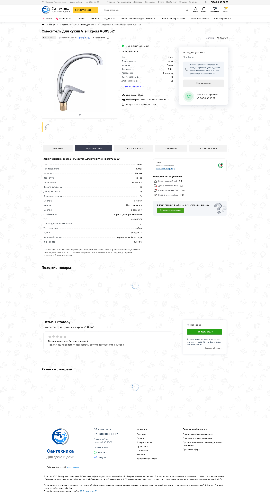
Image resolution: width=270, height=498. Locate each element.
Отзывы (183, 2)
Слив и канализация (199, 18)
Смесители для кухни (85, 24)
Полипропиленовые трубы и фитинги (137, 18)
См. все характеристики (133, 86)
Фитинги (95, 18)
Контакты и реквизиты (147, 458)
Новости (141, 454)
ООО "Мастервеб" (88, 491)
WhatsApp (102, 452)
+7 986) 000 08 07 (206, 98)
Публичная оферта (192, 449)
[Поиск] (187, 10)
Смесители (65, 24)
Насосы (82, 18)
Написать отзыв (205, 331)
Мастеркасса (73, 467)
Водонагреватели (222, 18)
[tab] (80, 115)
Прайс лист (171, 2)
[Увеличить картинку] (80, 81)
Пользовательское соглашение (197, 438)
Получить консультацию (170, 210)
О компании (142, 450)
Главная (111, 2)
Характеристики (94, 148)
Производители (124, 2)
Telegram (102, 457)
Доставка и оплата (134, 148)
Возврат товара (144, 442)
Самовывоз (150, 2)
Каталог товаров (83, 10)
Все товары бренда (165, 168)
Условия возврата (208, 148)
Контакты (193, 2)
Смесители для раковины (172, 18)
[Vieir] (207, 165)
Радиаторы (109, 18)
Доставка (137, 2)
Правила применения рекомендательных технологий (203, 443)
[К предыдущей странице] (43, 24)
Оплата (161, 2)
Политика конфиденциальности (198, 434)
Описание (58, 148)
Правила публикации (213, 348)
